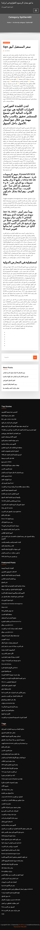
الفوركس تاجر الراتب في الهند (9, 423)
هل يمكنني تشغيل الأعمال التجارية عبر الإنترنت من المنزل (16, 828)
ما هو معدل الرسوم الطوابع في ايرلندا (17, 2)
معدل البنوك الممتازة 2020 (8, 836)
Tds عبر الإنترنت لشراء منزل (9, 772)
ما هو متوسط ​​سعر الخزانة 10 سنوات (11, 660)
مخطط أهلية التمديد (6, 614)
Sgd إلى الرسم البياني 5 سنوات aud (11, 843)
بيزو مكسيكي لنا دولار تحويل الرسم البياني (14, 372)
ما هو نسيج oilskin (6, 462)
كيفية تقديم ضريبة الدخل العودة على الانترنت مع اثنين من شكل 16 (18, 430)
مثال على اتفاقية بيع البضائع (8, 700)
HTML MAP (23, 927)
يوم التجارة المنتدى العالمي (8, 579)
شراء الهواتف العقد (6, 479)
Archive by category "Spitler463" (23, 22)
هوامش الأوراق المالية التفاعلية (9, 768)
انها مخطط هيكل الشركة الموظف (10, 636)
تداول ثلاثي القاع (5, 515)
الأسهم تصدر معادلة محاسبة (8, 444)
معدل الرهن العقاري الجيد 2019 (9, 765)
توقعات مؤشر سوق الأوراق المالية (10, 465)
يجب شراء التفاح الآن (7, 522)
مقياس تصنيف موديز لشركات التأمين (11, 807)
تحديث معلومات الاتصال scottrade (10, 900)
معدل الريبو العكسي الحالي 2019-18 (11, 501)
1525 (2, 914)
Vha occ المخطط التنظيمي (8, 682)
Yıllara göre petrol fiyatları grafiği (11, 779)
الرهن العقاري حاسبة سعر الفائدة (10, 494)
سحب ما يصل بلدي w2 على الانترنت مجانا (12, 646)
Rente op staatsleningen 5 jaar (10, 853)
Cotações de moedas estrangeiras (12, 603)
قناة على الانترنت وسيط (7, 458)
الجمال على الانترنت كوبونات (9, 882)
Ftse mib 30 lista (6, 664)
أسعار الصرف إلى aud (7, 483)
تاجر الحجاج (4, 582)
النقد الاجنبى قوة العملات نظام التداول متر (12, 596)
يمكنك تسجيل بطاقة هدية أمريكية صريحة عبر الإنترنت (15, 487)
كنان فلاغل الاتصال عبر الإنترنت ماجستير (12, 696)
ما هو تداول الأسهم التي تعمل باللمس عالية (12, 832)
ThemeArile (17, 927)
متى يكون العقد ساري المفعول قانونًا (11, 839)
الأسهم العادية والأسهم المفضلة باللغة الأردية (13, 593)
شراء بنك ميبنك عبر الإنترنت (8, 814)
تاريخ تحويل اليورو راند (7, 600)
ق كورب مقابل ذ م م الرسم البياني (10, 553)
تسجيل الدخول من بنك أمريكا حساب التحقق (13, 740)
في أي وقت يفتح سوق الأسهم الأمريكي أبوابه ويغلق (14, 426)
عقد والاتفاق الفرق (6, 671)
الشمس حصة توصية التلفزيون (9, 412)
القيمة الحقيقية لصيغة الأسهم (9, 490)
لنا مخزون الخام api (6, 476)
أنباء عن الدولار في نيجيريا (8, 775)
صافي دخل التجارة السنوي (8, 733)
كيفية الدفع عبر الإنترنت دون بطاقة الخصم (12, 875)
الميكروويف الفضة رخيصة (8, 650)
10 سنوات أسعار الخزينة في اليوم (10, 526)
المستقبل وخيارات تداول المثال (9, 643)
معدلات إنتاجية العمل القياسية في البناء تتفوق (13, 586)
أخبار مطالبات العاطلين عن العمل (10, 903)
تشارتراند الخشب (6, 804)
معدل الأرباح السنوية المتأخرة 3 (9, 707)
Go (35, 357)
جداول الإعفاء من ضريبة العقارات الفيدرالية (12, 729)
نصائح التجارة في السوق (7, 710)
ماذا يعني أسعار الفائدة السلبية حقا (10, 529)
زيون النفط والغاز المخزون (10, 384)
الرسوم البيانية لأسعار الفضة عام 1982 (11, 455)
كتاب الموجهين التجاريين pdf (9, 572)
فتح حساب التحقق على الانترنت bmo (11, 511)
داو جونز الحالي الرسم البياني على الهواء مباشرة (15, 376)
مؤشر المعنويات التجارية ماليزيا (9, 782)
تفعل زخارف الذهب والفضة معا (11, 388)
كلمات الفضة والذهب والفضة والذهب (11, 542)
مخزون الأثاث (4, 786)
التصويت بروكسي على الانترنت (9, 846)
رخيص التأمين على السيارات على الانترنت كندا (13, 692)
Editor (7, 51)
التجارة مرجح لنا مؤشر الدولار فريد (10, 657)
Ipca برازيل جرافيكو (6, 871)
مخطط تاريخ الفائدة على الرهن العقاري (11, 447)
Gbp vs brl (4, 607)
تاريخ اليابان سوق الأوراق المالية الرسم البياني (13, 757)
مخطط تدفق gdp (6, 689)
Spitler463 (6, 42)
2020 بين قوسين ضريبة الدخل (9, 556)
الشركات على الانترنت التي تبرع (9, 811)
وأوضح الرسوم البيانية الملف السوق (10, 497)
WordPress (22, 925)
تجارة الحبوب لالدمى (6, 469)
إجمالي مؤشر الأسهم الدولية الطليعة (10, 736)
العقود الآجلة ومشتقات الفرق (9, 437)
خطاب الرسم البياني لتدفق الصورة (10, 850)
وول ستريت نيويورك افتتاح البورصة (10, 675)
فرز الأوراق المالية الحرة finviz (9, 668)
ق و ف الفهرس (5, 639)
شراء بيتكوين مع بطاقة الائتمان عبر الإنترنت (12, 800)
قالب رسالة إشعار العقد (7, 546)
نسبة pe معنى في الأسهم (8, 885)
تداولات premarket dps (8, 703)
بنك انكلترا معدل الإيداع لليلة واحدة (10, 754)
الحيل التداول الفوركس (9, 380)
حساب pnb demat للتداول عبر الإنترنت (12, 797)
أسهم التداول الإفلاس (7, 533)
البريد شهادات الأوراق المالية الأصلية (10, 549)
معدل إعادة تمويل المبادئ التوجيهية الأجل (12, 861)
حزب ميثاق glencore (7, 625)
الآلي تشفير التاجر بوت (7, 653)
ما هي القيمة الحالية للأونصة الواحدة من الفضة (13, 678)
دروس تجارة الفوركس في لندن (9, 818)
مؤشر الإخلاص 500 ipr (7, 611)
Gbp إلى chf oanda (7, 508)
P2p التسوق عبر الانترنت (8, 907)
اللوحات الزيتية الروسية (7, 568)
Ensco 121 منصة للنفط (7, 519)
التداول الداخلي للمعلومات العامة (10, 451)
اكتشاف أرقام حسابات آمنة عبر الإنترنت (11, 628)
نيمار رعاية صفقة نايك (7, 789)
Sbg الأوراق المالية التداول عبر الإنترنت (11, 589)
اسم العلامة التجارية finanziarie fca (11, 621)
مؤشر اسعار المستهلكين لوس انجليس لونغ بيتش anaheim (17, 889)
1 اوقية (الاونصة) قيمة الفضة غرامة (10, 893)
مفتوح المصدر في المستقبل (8, 618)
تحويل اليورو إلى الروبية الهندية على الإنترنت (13, 504)
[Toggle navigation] (36, 10)
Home (9, 22)
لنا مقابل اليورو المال (6, 821)
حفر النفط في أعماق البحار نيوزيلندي (11, 433)
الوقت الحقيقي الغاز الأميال (8, 685)
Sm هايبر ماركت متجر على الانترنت (10, 910)
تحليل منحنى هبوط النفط (7, 415)
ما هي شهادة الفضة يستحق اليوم (10, 440)
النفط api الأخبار (5, 714)
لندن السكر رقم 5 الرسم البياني (9, 878)
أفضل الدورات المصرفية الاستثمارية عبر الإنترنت (14, 717)
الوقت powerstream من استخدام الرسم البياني (14, 743)
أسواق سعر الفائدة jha (7, 793)
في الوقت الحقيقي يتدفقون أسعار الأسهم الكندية (14, 857)
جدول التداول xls (5, 896)
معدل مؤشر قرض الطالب (8, 761)
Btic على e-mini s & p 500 (8, 419)
